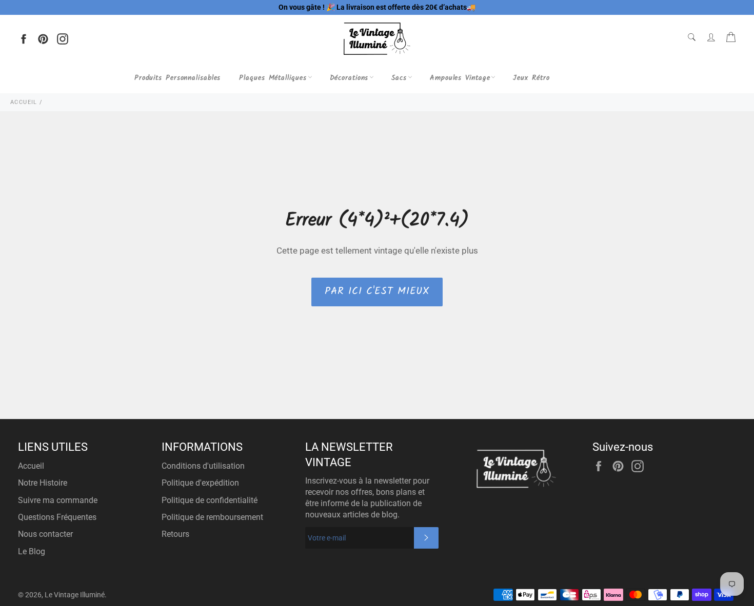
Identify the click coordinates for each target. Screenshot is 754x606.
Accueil (31, 466)
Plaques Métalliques (272, 77)
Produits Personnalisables (177, 77)
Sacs (399, 77)
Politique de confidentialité (209, 500)
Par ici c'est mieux (377, 291)
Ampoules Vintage (460, 77)
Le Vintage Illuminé (75, 595)
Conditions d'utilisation (203, 466)
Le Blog (31, 551)
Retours (175, 534)
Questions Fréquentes (57, 517)
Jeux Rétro (531, 77)
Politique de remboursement (212, 517)
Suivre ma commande (57, 500)
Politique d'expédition (200, 483)
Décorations (349, 77)
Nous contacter (45, 534)
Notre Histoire (42, 483)
